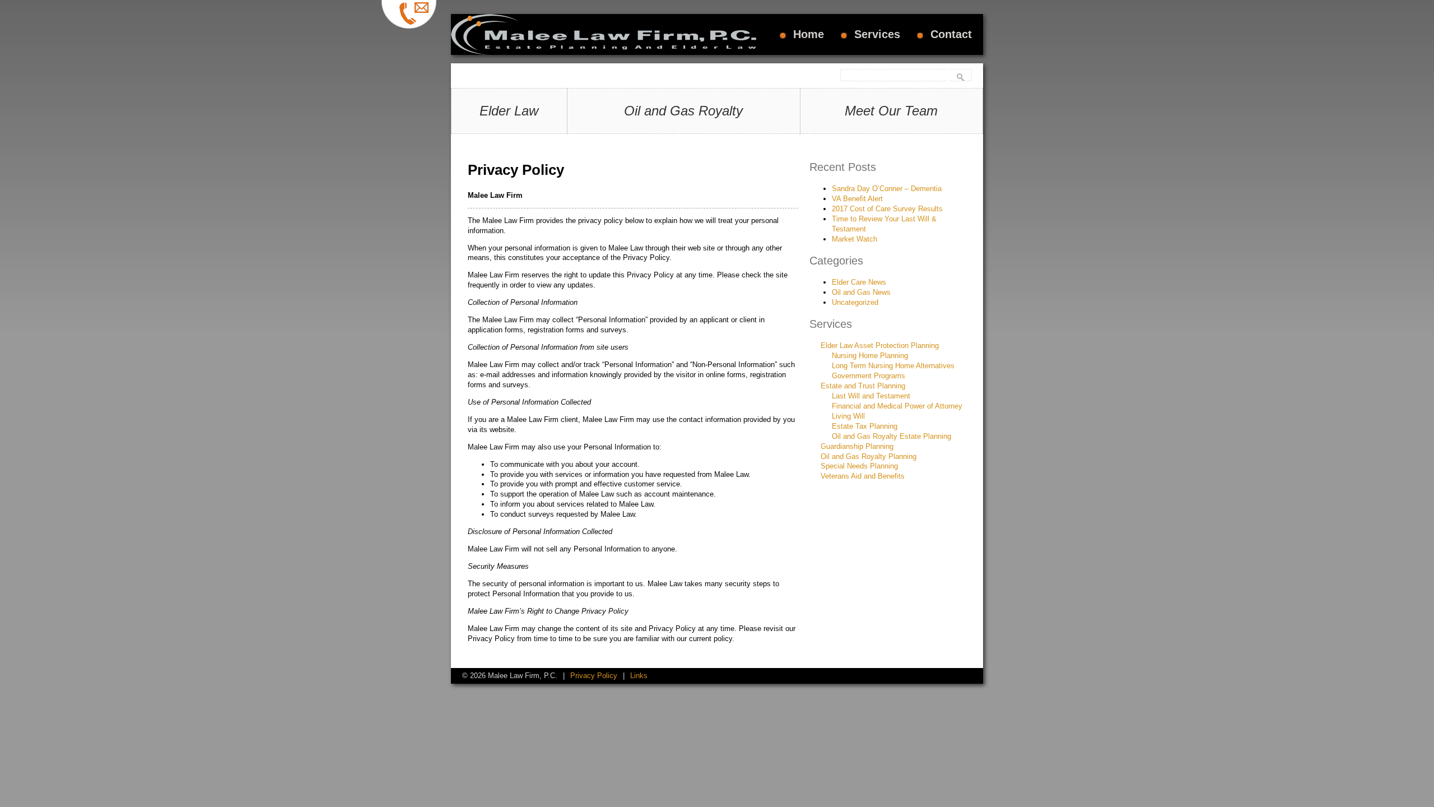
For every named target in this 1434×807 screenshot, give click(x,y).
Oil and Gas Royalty (683, 110)
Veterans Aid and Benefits (863, 476)
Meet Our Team (891, 110)
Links (639, 675)
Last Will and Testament (871, 396)
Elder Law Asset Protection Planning (880, 345)
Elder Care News (859, 282)
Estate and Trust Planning (863, 386)
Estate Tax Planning (864, 426)
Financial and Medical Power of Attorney (897, 406)
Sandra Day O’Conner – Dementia (887, 188)
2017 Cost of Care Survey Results (887, 209)
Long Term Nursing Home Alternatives (893, 365)
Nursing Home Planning (870, 355)
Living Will (848, 416)
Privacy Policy (593, 675)
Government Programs (868, 376)
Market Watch (854, 239)
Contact (951, 34)
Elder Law (508, 110)
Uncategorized (855, 302)
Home (808, 34)
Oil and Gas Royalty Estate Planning (891, 436)
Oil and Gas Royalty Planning (868, 456)
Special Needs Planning (859, 466)
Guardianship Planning (857, 446)
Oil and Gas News (861, 292)
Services (877, 34)
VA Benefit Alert (857, 198)
